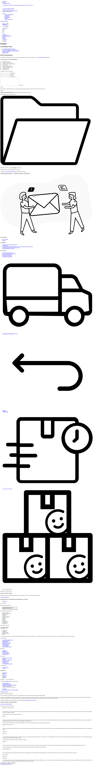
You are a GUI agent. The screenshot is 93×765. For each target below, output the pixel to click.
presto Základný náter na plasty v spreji (9, 253)
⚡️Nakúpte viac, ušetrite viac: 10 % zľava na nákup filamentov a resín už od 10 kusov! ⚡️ (18, 5)
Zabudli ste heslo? (6, 652)
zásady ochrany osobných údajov (11, 171)
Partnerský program (6, 660)
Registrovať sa (5, 651)
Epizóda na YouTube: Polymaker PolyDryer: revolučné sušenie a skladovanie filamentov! (18, 246)
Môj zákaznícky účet (6, 643)
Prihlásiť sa (4, 650)
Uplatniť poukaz (5, 654)
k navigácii (4, 1)
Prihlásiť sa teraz (5, 24)
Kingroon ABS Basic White (7, 256)
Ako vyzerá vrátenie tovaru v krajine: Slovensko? (11, 50)
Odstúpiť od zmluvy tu (4, 691)
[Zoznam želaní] (3, 30)
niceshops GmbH (8, 681)
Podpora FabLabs (6, 662)
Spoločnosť (5, 688)
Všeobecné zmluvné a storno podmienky (9, 685)
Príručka (4, 658)
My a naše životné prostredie (7, 663)
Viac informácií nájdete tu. (4, 597)
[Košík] (48, 32)
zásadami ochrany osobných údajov (30, 700)
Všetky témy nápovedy (9, 19)
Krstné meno (13, 76)
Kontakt (6, 18)
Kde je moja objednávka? (9, 14)
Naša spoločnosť (5, 239)
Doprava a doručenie (6, 640)
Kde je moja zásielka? (6, 653)
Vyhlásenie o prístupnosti (7, 686)
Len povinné (6, 702)
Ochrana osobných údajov (7, 684)
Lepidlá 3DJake (5, 245)
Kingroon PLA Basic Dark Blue (8, 252)
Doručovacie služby (6, 51)
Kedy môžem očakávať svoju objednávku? (10, 49)
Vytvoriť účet (5, 28)
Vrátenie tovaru (7, 15)
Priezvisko (12, 74)
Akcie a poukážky (6, 645)
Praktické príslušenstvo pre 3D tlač (8, 248)
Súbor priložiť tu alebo (6, 167)
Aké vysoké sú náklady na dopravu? (9, 48)
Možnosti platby (7, 17)
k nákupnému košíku (6, 3)
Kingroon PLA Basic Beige (7, 254)
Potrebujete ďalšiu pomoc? (7, 646)
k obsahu (4, 2)
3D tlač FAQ (5, 661)
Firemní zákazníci (6, 644)
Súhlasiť (2, 702)
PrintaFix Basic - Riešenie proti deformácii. (10, 244)
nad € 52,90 (10, 10)
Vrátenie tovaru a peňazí (7, 642)
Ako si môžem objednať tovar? (8, 639)
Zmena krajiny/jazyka (10, 679)
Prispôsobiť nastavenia (13, 702)
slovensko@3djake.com (41, 57)
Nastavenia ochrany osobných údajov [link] (9, 687)
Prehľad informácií (6, 683)
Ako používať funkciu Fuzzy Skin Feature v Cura (11, 247)
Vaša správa (21, 85)
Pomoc (4, 13)
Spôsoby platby (5, 52)
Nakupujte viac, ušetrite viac (7, 659)
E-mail (12, 75)
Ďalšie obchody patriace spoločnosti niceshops (10, 689)
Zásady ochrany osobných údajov (6, 704)
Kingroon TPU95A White (7, 255)
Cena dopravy (7, 16)
